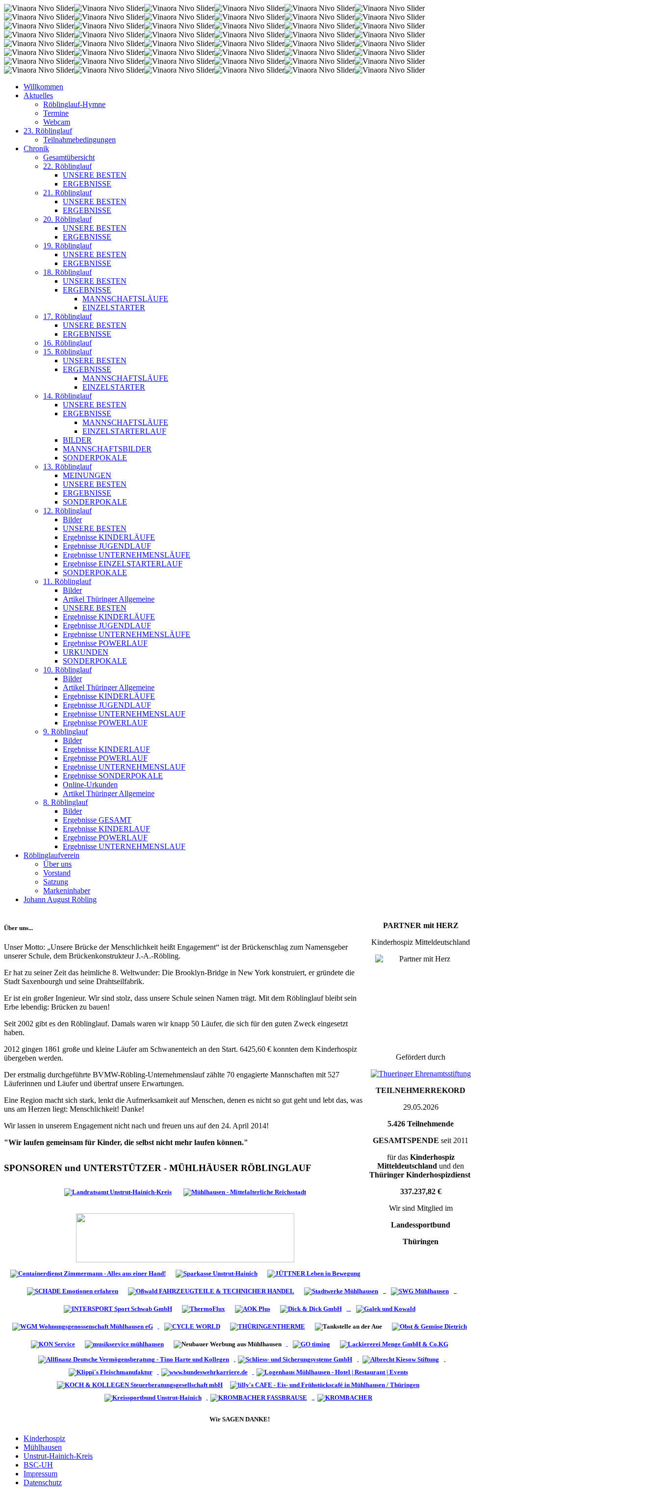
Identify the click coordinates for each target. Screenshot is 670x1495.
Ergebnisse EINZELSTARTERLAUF (122, 564)
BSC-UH (38, 1465)
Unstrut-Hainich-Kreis (58, 1456)
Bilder (72, 519)
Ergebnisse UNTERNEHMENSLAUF (124, 714)
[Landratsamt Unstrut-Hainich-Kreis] (118, 1191)
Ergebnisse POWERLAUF (105, 643)
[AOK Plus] (252, 1308)
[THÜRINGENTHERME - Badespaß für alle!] (267, 1326)
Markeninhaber (66, 890)
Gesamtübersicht (69, 157)
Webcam (56, 122)
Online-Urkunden (90, 784)
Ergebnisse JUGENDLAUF (107, 546)
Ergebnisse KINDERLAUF (106, 749)
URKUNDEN (85, 652)
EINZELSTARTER (113, 307)
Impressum (40, 1473)
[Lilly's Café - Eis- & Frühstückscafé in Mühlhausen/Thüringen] (326, 1384)
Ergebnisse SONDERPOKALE (113, 776)
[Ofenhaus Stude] (384, 1290)
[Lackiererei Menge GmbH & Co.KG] (394, 1343)
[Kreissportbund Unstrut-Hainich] (155, 1397)
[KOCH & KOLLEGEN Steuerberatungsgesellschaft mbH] (141, 1384)
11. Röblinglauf (67, 581)
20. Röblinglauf (67, 219)
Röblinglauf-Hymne (74, 104)
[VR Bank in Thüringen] (185, 1237)
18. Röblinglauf (67, 272)
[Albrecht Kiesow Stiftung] (402, 1358)
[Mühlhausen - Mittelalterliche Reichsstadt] (245, 1191)
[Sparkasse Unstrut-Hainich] (216, 1273)
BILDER (77, 440)
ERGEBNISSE (87, 184)
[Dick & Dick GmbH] (313, 1308)
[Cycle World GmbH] (192, 1326)
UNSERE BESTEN (95, 175)
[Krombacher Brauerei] (346, 1397)
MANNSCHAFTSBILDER (107, 449)
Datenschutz (43, 1482)
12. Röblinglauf (67, 511)
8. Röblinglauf (65, 802)
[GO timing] (311, 1343)
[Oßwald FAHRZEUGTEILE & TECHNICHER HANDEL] (211, 1290)
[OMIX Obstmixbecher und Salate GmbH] (53, 1343)
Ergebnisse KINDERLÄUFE (109, 537)
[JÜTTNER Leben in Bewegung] (313, 1273)
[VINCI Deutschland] (158, 1371)
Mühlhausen (43, 1447)
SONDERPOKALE (95, 458)
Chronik (36, 148)
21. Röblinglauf (67, 192)
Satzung (55, 882)
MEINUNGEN (87, 475)
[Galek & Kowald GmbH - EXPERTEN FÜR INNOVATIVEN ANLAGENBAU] (385, 1308)
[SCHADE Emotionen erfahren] (72, 1290)
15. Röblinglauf (67, 351)
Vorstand (57, 873)
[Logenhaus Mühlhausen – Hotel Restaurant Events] (333, 1371)
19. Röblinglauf (67, 245)
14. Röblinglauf (67, 396)
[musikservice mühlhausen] (124, 1343)
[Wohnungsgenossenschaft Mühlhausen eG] (83, 1326)
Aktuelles (38, 95)
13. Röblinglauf (67, 466)
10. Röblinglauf (67, 670)
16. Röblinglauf (67, 343)
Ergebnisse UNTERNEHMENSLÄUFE (126, 555)
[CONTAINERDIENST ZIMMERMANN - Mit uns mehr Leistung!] (88, 1273)
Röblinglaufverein (51, 855)
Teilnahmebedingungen (79, 139)
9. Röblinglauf (65, 731)
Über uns (57, 864)
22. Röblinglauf (67, 166)
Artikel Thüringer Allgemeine (109, 599)
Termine (56, 113)
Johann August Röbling (60, 899)
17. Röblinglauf (67, 316)
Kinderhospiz (44, 1438)
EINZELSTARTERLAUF (124, 431)
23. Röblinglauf (48, 131)
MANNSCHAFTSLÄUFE (125, 298)
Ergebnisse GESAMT (97, 820)
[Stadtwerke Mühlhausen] (341, 1290)
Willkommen (43, 86)
